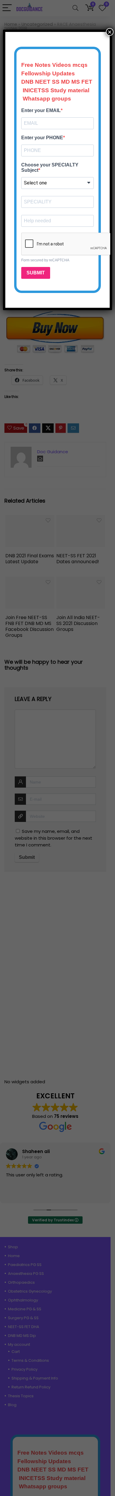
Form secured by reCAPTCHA (45, 260)
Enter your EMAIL (41, 110)
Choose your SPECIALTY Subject (49, 167)
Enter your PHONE (42, 137)
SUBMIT (36, 272)
